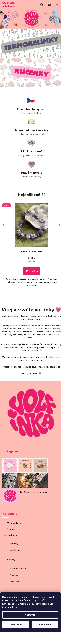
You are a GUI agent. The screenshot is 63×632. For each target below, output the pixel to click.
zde (15, 607)
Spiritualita (12, 535)
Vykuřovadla (16, 550)
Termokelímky (14, 523)
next (59, 224)
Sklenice (11, 529)
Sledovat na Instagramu (35, 492)
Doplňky (11, 559)
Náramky (14, 543)
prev (3, 224)
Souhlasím (45, 624)
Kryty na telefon (18, 568)
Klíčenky (14, 575)
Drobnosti (14, 581)
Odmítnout (16, 624)
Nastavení (30, 615)
